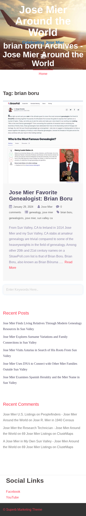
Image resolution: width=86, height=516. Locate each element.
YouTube (12, 497)
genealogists (16, 218)
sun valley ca (45, 218)
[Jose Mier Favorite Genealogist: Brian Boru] (43, 142)
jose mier (47, 212)
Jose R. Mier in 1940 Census (53, 420)
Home (43, 73)
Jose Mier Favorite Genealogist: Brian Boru (41, 196)
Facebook (13, 491)
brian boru (66, 212)
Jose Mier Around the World (43, 21)
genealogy (35, 212)
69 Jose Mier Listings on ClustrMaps (47, 433)
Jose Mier (46, 206)
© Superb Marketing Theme (22, 509)
